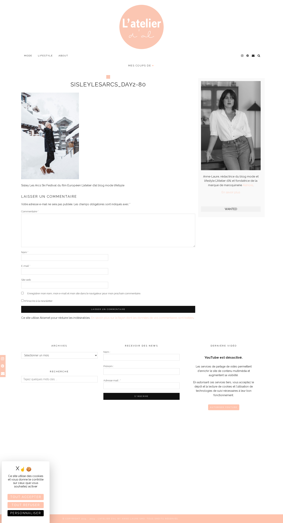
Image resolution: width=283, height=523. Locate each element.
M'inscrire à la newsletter (38, 301)
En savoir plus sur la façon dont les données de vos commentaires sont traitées (142, 318)
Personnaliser (25, 513)
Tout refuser (26, 505)
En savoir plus (231, 192)
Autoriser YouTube (223, 407)
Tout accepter (25, 497)
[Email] (253, 55)
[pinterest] (247, 55)
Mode (28, 55)
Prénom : (108, 366)
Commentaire (30, 211)
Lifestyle (45, 55)
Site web (26, 279)
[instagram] (242, 55)
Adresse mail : (112, 380)
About (63, 55)
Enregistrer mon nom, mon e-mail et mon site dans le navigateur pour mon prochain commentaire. (84, 293)
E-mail (25, 265)
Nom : (106, 352)
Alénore (248, 185)
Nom (24, 252)
